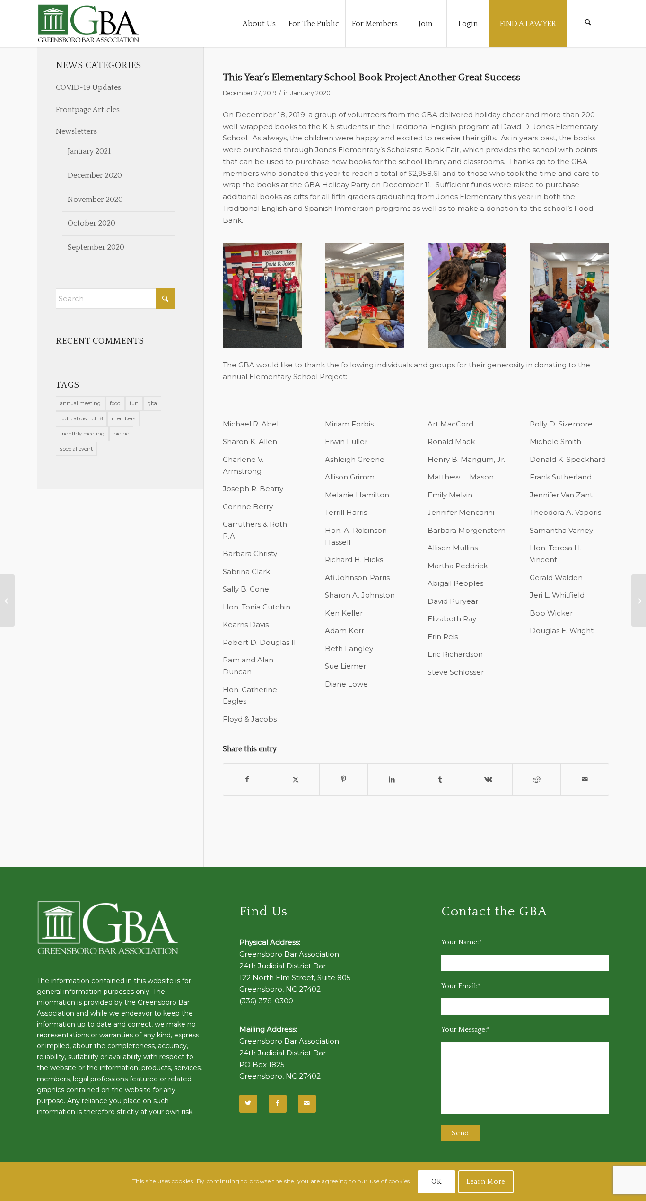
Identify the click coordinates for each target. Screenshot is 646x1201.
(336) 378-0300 (266, 1000)
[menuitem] (259, 23)
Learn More (486, 1181)
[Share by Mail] (585, 779)
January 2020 (310, 92)
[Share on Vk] (488, 779)
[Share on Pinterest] (343, 779)
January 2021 (89, 151)
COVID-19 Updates (88, 87)
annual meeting (80, 403)
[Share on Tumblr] (440, 779)
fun (134, 403)
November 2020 (95, 199)
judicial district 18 (81, 418)
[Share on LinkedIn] (392, 779)
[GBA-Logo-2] (88, 23)
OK (436, 1181)
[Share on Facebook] (247, 779)
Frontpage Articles (88, 109)
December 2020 (95, 175)
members (123, 418)
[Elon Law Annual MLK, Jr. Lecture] (7, 600)
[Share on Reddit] (536, 779)
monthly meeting (82, 433)
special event (76, 448)
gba (152, 403)
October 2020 (91, 223)
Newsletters (76, 131)
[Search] (588, 23)
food (115, 403)
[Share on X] (295, 779)
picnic (121, 433)
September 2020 (96, 247)
